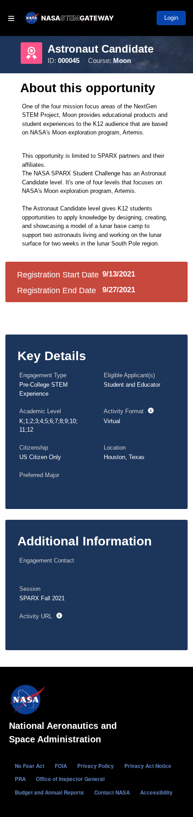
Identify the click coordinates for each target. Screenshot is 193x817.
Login (171, 17)
